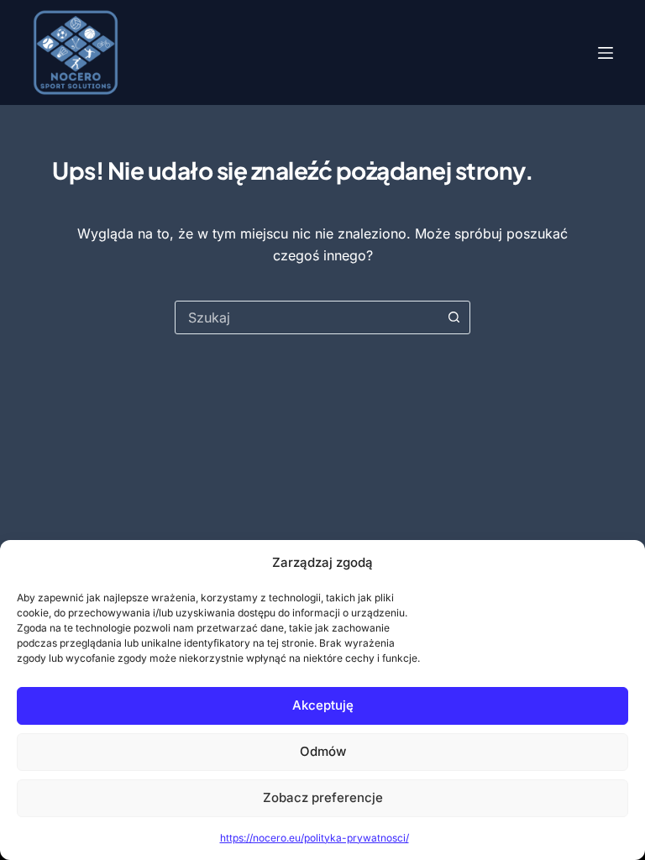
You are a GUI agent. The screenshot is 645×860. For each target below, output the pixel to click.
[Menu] (605, 52)
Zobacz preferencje (323, 797)
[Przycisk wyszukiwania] (453, 317)
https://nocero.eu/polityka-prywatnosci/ (314, 837)
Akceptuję (323, 705)
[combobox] (307, 317)
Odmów (323, 751)
